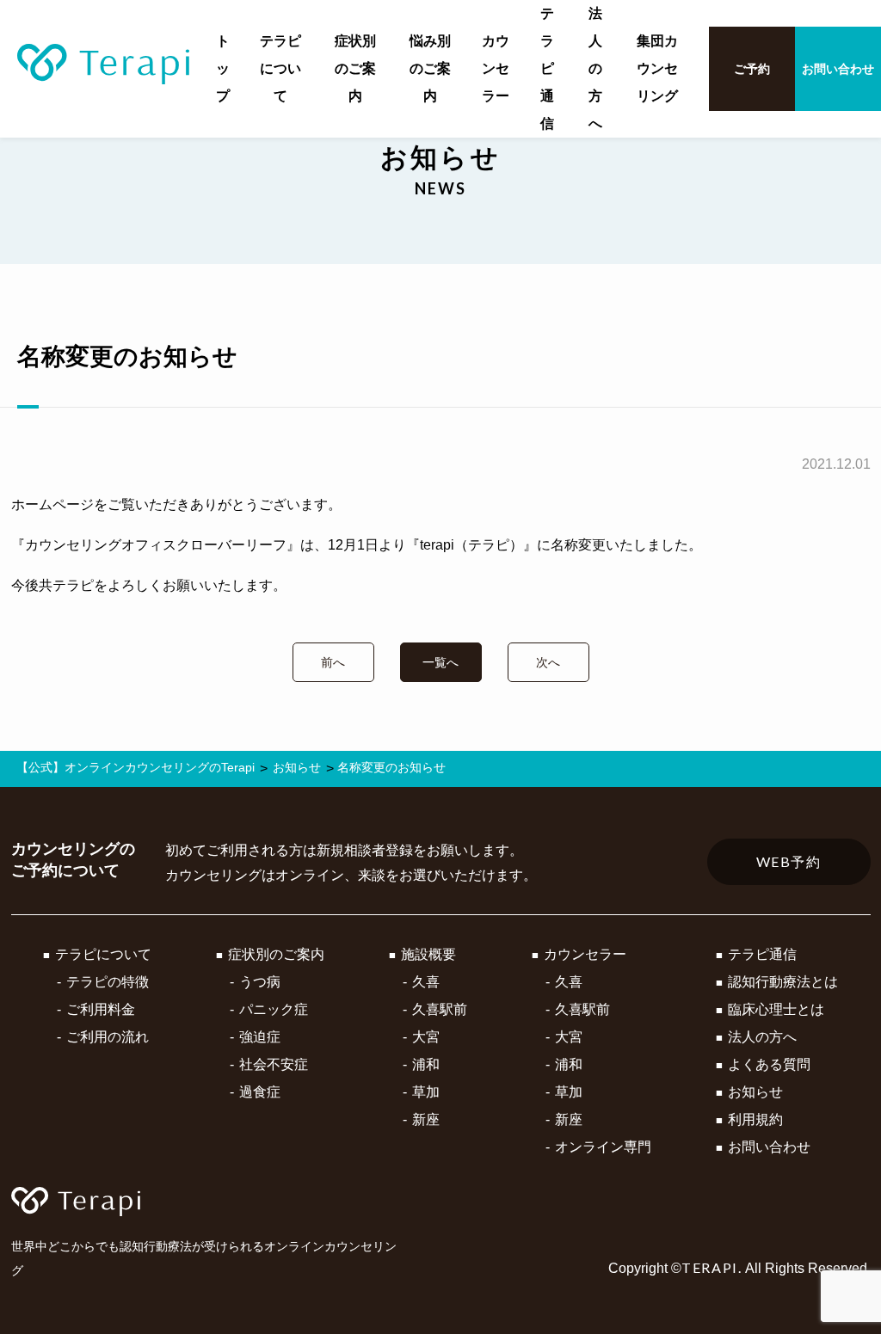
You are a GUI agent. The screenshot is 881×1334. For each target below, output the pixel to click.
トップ (223, 68)
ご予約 (752, 69)
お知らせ (755, 1092)
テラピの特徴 (107, 981)
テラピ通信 (547, 68)
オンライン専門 (603, 1147)
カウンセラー (495, 68)
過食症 (259, 1092)
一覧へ (440, 662)
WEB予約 (789, 861)
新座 (426, 1119)
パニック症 (273, 1009)
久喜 (426, 981)
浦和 (426, 1064)
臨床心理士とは (776, 1009)
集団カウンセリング (657, 68)
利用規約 (755, 1119)
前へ (333, 662)
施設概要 (428, 954)
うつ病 (259, 981)
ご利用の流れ (107, 1037)
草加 (426, 1092)
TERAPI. (711, 1267)
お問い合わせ (838, 69)
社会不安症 (273, 1064)
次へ (548, 662)
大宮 (426, 1037)
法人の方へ (595, 68)
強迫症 (259, 1037)
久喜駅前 (439, 1009)
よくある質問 (769, 1064)
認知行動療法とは (783, 981)
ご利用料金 (100, 1009)
